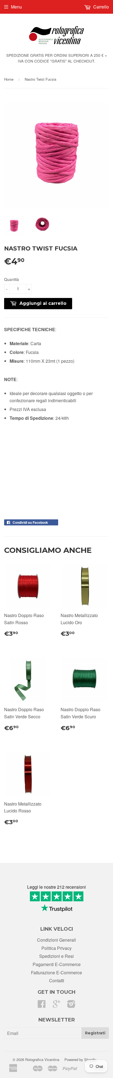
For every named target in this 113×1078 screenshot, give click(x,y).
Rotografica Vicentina (42, 1059)
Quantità (11, 279)
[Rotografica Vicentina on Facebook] (42, 1005)
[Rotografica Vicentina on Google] (56, 1005)
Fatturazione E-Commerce (56, 972)
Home (8, 79)
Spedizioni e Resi (56, 956)
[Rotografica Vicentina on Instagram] (71, 1005)
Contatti (56, 980)
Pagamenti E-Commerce (57, 964)
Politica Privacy (56, 948)
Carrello (100, 7)
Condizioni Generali (56, 940)
